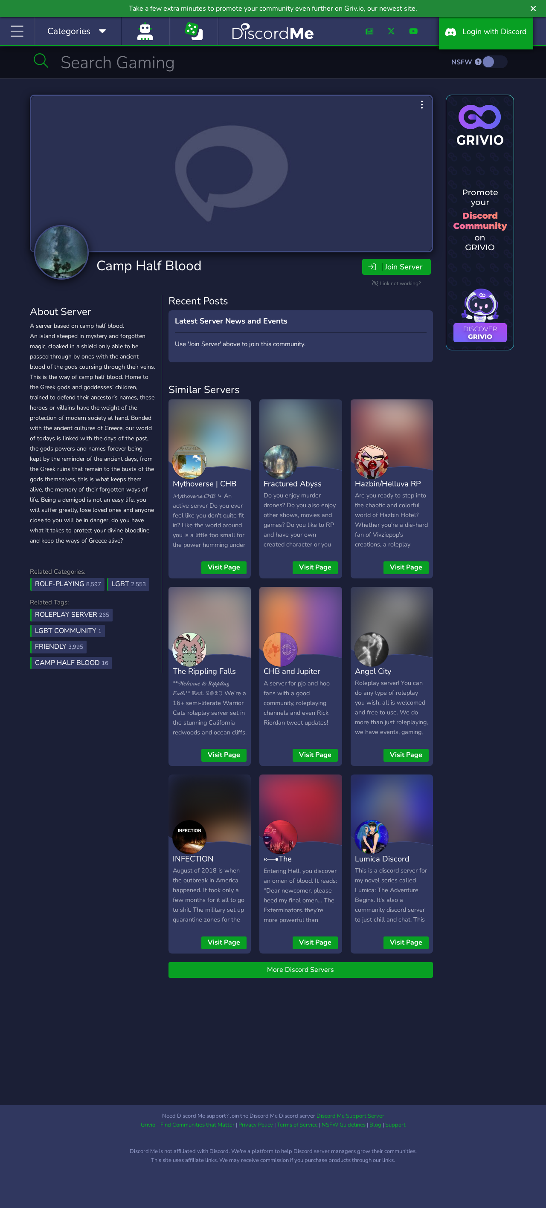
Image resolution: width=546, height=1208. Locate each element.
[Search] (41, 60)
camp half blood (71, 663)
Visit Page (224, 567)
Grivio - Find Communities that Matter (188, 1125)
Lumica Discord (382, 858)
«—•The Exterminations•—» (297, 864)
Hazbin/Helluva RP (388, 483)
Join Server (403, 267)
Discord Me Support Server (350, 1116)
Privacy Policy (255, 1125)
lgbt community (68, 631)
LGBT (129, 584)
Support (395, 1125)
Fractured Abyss (293, 483)
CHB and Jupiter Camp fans (292, 677)
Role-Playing (68, 584)
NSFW (462, 62)
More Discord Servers (300, 969)
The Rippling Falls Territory (204, 677)
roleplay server (72, 614)
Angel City (373, 671)
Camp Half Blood (149, 266)
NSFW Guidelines (344, 1125)
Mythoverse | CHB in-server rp (204, 489)
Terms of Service (297, 1125)
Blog (375, 1125)
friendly (59, 646)
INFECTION (193, 858)
